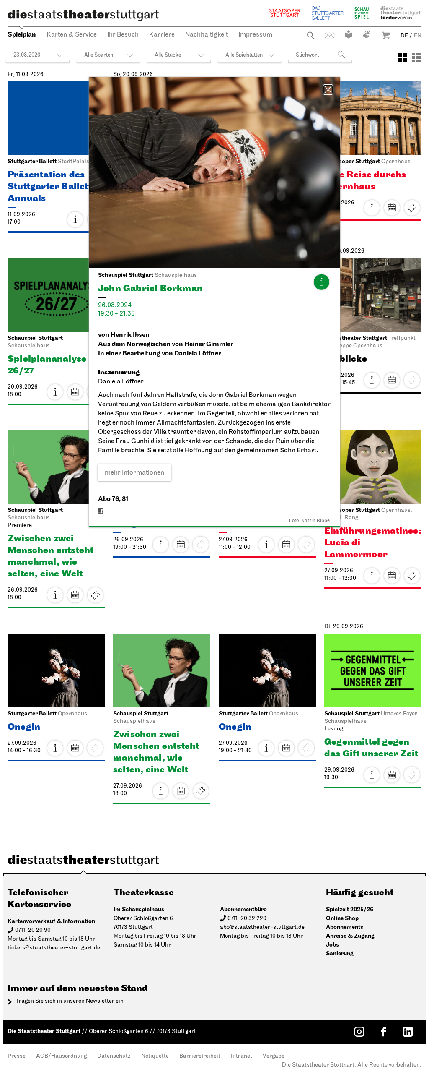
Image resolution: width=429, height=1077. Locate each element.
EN (417, 36)
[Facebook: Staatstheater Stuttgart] (383, 1032)
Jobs (332, 944)
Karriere (162, 34)
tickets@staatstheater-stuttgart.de (54, 948)
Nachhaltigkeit (206, 34)
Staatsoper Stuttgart (285, 13)
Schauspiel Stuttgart (361, 13)
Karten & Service (72, 34)
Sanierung (340, 953)
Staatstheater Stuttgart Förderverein (400, 13)
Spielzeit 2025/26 (349, 909)
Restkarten (95, 595)
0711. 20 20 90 (33, 930)
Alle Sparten (98, 55)
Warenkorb (386, 35)
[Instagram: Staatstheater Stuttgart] (359, 1032)
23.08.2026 (26, 55)
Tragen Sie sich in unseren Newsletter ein (70, 1001)
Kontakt (329, 35)
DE (404, 36)
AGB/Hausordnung (61, 1056)
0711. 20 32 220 (246, 918)
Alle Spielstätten (244, 55)
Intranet (241, 1056)
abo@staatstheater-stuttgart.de (262, 927)
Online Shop (342, 918)
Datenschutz (114, 1056)
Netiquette (155, 1056)
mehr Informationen (134, 472)
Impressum (255, 34)
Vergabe (273, 1056)
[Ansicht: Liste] (416, 57)
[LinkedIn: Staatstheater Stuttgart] (407, 1032)
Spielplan (22, 35)
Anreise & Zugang (350, 935)
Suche (311, 35)
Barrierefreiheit (199, 1056)
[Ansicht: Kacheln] (402, 57)
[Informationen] (321, 282)
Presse (17, 1056)
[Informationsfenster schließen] (328, 89)
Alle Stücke (168, 55)
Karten (411, 207)
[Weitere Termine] (391, 207)
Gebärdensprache (366, 34)
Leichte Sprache (348, 34)
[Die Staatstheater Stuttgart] (83, 15)
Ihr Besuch (123, 34)
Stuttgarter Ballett (328, 13)
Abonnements (344, 927)
